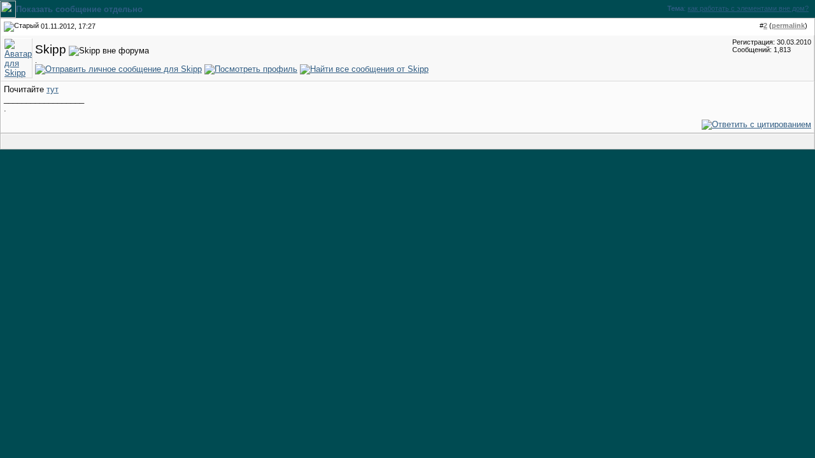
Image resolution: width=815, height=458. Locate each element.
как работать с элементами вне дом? (748, 8)
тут (52, 89)
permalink (788, 25)
